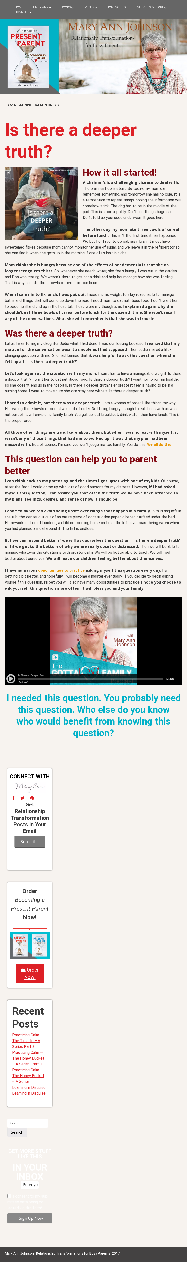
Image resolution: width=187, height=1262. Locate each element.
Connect (22, 12)
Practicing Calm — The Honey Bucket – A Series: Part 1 (28, 1058)
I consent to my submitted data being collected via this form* (28, 1202)
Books (66, 7)
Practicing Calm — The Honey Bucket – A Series (28, 1076)
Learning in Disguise (29, 1087)
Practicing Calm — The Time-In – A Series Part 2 (27, 1041)
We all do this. (159, 444)
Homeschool (117, 7)
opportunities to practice (61, 570)
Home (19, 7)
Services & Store (150, 7)
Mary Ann (40, 7)
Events (88, 7)
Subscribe (30, 841)
